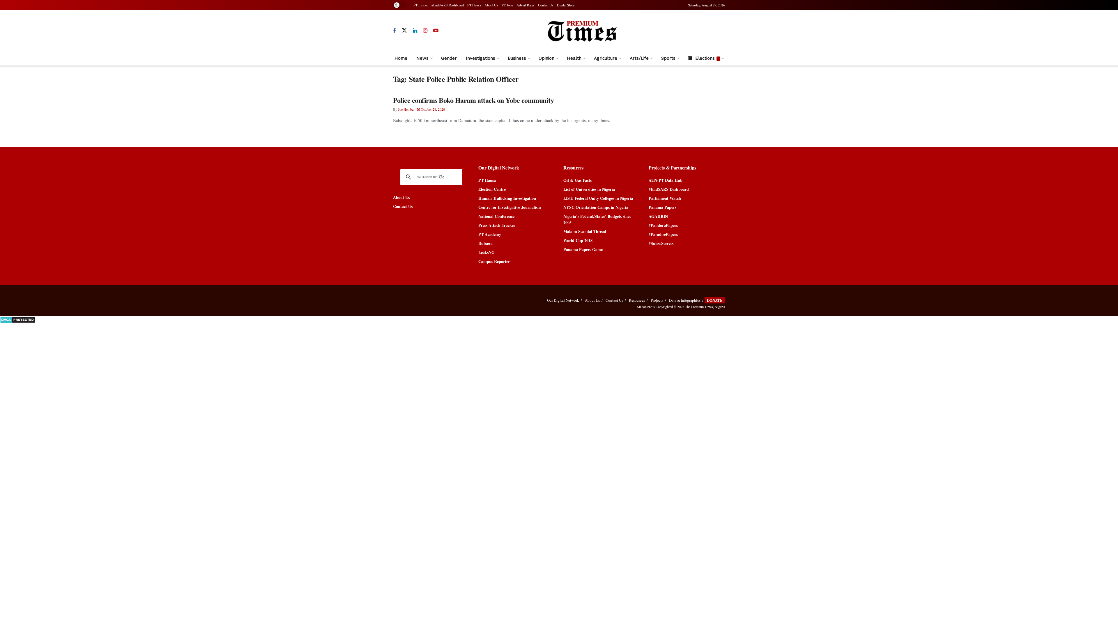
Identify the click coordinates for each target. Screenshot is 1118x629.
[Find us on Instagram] (425, 30)
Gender (449, 58)
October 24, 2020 (432, 109)
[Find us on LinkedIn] (415, 30)
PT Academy (489, 234)
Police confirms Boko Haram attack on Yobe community (473, 100)
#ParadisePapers (663, 234)
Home (401, 58)
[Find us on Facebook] (394, 30)
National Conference (496, 216)
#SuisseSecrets (661, 243)
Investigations (480, 58)
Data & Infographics (684, 300)
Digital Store (565, 5)
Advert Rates (525, 5)
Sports (668, 58)
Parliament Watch (665, 198)
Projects (657, 300)
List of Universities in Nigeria (589, 189)
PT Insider (420, 5)
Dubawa (485, 243)
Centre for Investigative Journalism (509, 207)
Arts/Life (639, 58)
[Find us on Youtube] (435, 30)
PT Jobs (507, 5)
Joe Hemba (405, 109)
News (422, 58)
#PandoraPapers (663, 225)
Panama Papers (662, 207)
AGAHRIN (658, 216)
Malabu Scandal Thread (584, 231)
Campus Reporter (494, 261)
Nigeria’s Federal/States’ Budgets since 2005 (597, 219)
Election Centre (492, 189)
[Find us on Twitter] (404, 30)
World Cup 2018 (577, 240)
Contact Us (545, 5)
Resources (637, 300)
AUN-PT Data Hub (665, 180)
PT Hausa (474, 5)
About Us (491, 5)
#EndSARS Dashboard (447, 5)
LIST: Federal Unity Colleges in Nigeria (598, 198)
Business (517, 58)
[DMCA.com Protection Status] (17, 319)
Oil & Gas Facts (577, 180)
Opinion (546, 58)
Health (574, 58)
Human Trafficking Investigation (507, 198)
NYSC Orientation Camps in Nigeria (595, 207)
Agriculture (605, 58)
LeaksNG (486, 252)
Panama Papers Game (583, 249)
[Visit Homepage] (582, 31)
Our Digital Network (563, 300)
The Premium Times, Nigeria (705, 306)
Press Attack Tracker (496, 225)
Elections (705, 58)
